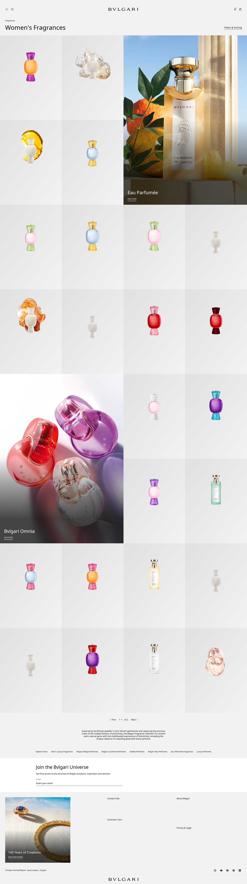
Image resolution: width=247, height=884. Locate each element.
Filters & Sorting (233, 27)
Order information (115, 790)
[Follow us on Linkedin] (240, 834)
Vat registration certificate (188, 823)
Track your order (114, 802)
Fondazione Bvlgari (185, 785)
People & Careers (184, 777)
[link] (230, 9)
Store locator (112, 769)
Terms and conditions (186, 811)
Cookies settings (184, 799)
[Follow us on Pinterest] (234, 834)
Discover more (15, 821)
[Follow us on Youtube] (221, 834)
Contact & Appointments (117, 773)
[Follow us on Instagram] (215, 834)
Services (110, 794)
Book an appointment (116, 777)
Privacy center (183, 802)
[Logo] (123, 9)
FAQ (109, 807)
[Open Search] (224, 9)
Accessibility (182, 781)
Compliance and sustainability (190, 773)
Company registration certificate (190, 819)
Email (38, 743)
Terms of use (182, 807)
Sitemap (180, 815)
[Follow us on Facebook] (227, 834)
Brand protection (184, 769)
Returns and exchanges (117, 798)
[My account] (235, 9)
